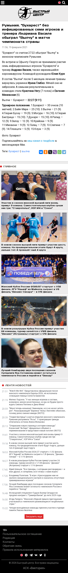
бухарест (14, 151)
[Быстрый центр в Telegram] (31, 555)
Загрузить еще (34, 516)
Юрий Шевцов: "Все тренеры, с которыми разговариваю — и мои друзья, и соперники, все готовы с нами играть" (37, 470)
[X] (50, 152)
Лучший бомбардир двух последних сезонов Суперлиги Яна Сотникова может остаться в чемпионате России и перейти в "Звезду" (35, 486)
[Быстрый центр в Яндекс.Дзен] (26, 555)
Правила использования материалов (25, 549)
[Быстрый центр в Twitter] (40, 555)
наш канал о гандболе (40, 140)
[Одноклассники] (46, 152)
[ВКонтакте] (41, 152)
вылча (26, 151)
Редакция (9, 538)
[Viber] (55, 152)
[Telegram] (64, 152)
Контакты (9, 541)
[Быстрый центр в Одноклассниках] (45, 555)
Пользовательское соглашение (22, 534)
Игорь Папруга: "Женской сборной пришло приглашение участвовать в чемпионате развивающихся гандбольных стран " (36, 501)
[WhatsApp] (59, 152)
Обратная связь (12, 545)
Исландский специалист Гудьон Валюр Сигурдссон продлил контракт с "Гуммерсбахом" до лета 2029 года (35, 494)
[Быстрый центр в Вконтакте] (35, 555)
